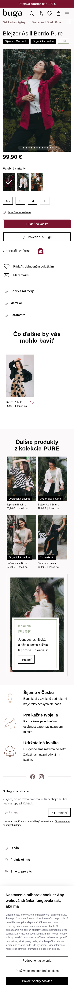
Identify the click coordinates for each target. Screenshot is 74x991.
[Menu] (67, 13)
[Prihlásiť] (41, 13)
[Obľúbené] (49, 13)
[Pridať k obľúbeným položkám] (32, 402)
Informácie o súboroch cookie (43, 948)
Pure (63, 41)
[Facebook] (32, 776)
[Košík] (58, 13)
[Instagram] (41, 776)
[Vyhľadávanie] (32, 13)
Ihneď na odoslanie (19, 212)
